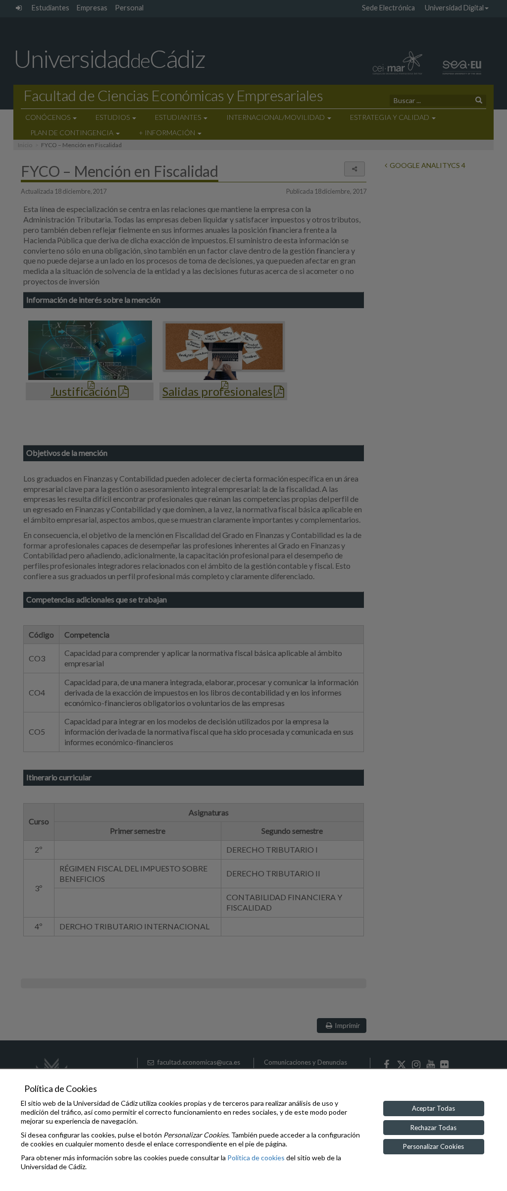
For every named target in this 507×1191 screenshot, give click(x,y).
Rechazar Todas (433, 1128)
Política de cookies (256, 1157)
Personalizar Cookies (433, 1146)
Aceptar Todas (433, 1108)
